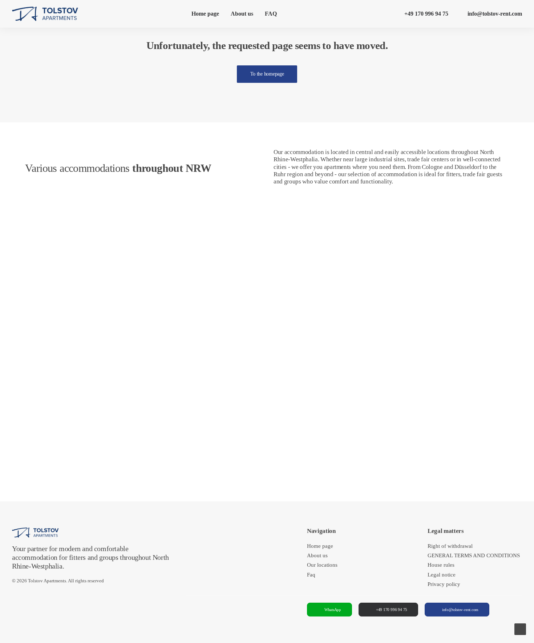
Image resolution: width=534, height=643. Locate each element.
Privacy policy (444, 584)
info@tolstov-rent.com (495, 14)
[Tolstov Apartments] (45, 14)
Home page (205, 14)
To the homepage (267, 74)
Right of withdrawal (450, 546)
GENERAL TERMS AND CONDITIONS (474, 555)
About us (242, 14)
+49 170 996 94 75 (426, 14)
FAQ (271, 14)
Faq (311, 575)
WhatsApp (332, 609)
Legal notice (442, 575)
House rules (441, 565)
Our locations (322, 565)
